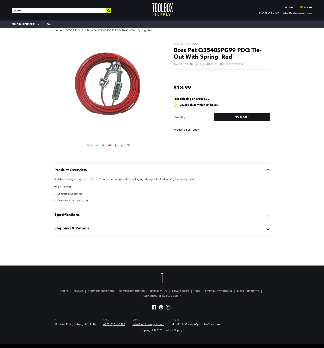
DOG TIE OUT (74, 30)
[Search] (108, 10)
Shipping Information (132, 291)
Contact (78, 291)
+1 (122, 145)
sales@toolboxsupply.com (297, 13)
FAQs (197, 291)
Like (97, 145)
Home (58, 30)
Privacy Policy (180, 291)
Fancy (115, 145)
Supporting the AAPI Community (162, 296)
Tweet (103, 145)
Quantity (179, 117)
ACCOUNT (289, 7)
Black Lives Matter (248, 291)
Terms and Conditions (101, 291)
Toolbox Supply (173, 330)
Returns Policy (158, 291)
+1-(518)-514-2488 (268, 13)
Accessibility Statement (218, 291)
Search (64, 291)
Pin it (109, 145)
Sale (49, 24)
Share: (90, 145)
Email (128, 145)
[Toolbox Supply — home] (162, 10)
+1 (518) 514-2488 (114, 324)
